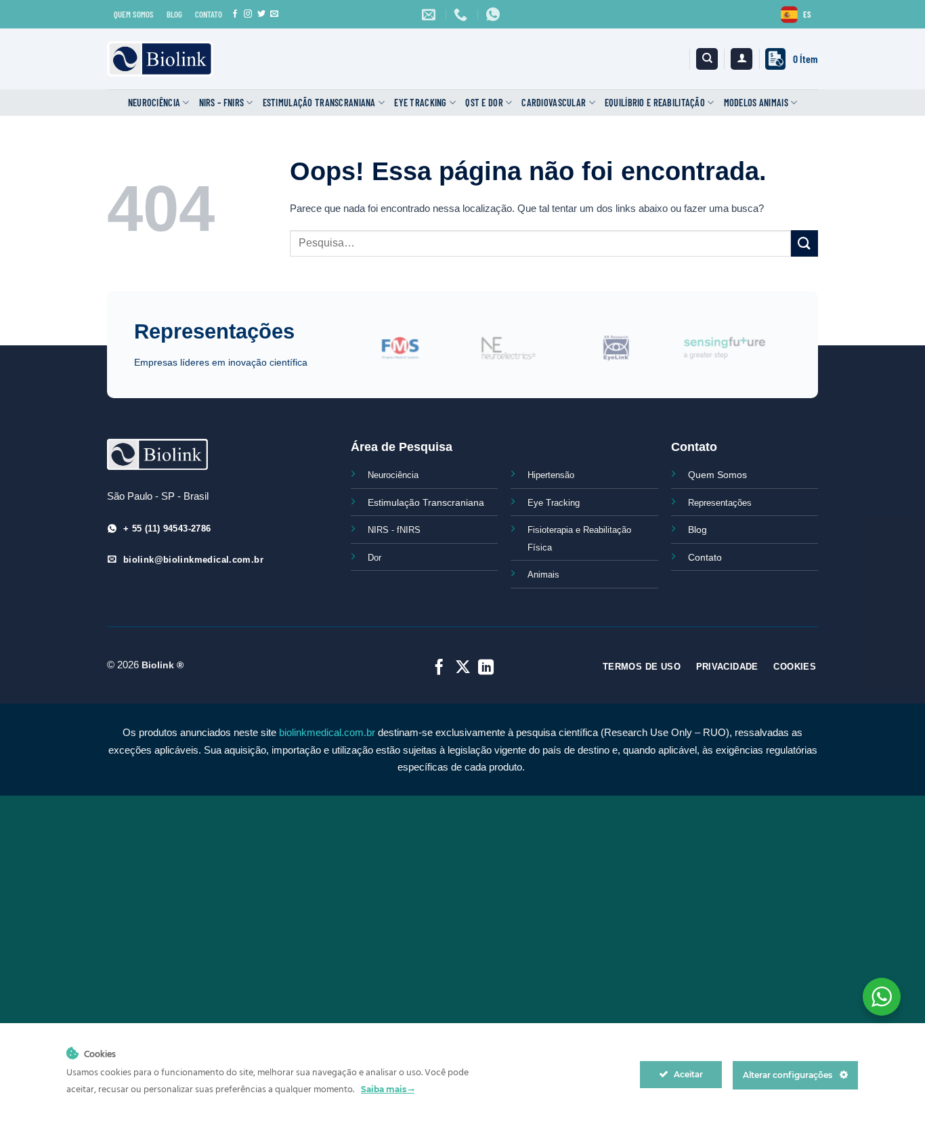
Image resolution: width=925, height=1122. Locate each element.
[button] (741, 59)
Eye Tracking (420, 102)
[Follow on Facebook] (235, 14)
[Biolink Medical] (160, 59)
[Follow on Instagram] (248, 14)
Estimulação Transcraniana (319, 102)
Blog (697, 529)
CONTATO (208, 14)
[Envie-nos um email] (274, 14)
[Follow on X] (462, 668)
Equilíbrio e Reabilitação (655, 102)
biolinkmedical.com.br (327, 732)
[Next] (798, 356)
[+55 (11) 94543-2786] (462, 14)
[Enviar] (804, 243)
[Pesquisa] (707, 59)
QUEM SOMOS (134, 14)
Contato (705, 557)
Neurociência (154, 102)
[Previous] (363, 356)
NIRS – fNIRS (221, 102)
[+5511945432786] (494, 14)
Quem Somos (717, 474)
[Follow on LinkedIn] (486, 668)
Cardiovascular (553, 102)
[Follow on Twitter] (261, 14)
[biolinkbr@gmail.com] (430, 14)
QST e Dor (484, 102)
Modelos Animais (756, 102)
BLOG (174, 14)
